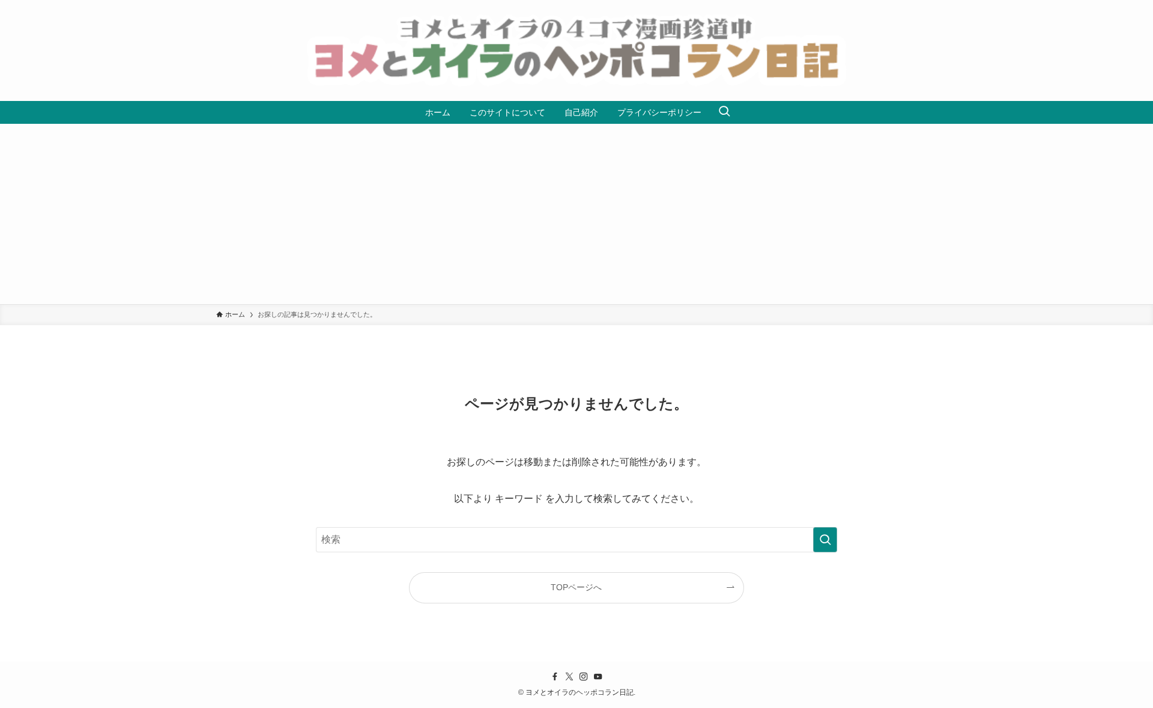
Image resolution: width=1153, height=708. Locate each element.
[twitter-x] (569, 676)
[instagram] (583, 676)
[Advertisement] (576, 214)
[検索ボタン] (724, 112)
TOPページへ (576, 587)
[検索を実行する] (825, 539)
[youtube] (598, 676)
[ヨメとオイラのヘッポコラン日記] (576, 50)
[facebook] (554, 676)
